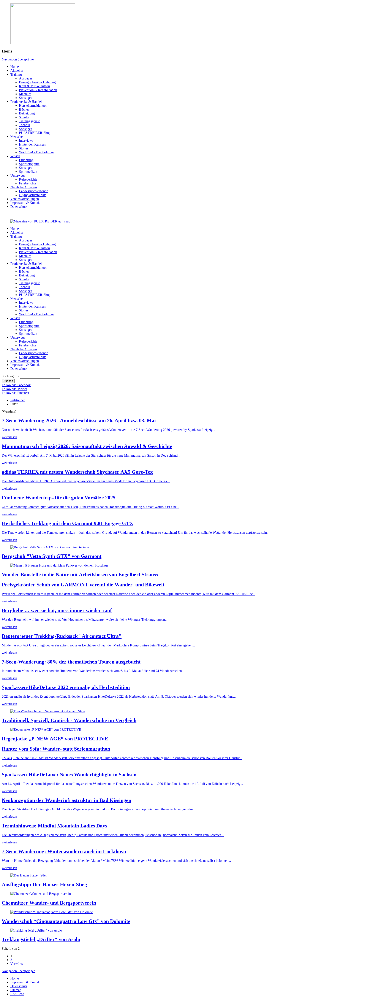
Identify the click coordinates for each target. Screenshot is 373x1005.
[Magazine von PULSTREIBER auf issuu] (40, 221)
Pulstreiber (17, 400)
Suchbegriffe (10, 376)
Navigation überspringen (18, 59)
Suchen (8, 381)
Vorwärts (16, 963)
